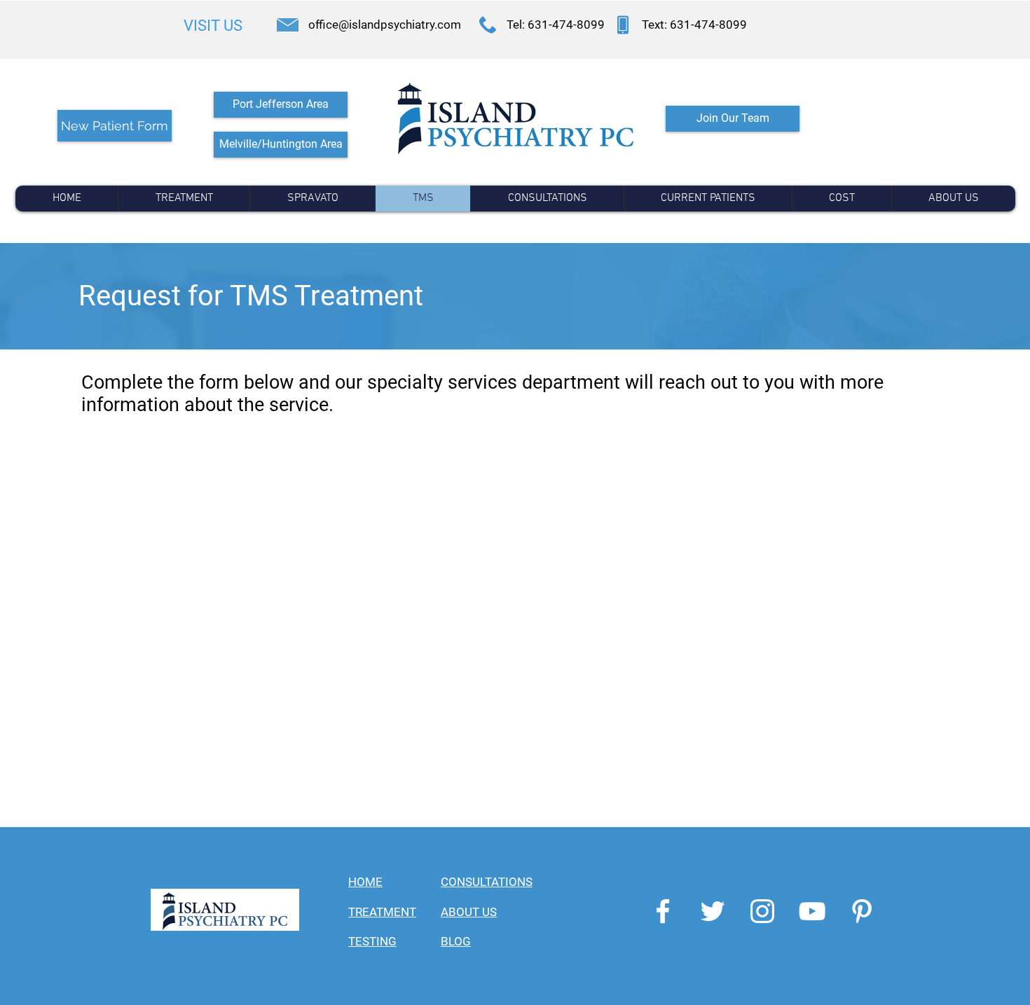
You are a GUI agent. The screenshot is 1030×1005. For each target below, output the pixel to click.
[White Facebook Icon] (663, 911)
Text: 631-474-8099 (694, 25)
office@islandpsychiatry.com (384, 25)
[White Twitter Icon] (712, 911)
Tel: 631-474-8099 (556, 25)
